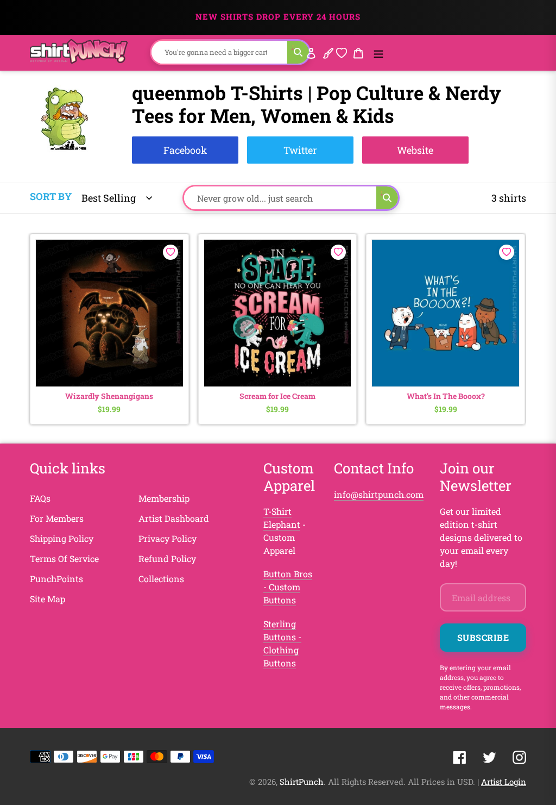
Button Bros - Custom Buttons (287, 587)
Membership (163, 498)
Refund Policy (167, 558)
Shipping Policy (61, 538)
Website (415, 150)
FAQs (40, 498)
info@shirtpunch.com (379, 494)
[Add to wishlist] (170, 252)
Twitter (300, 150)
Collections (161, 578)
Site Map (47, 598)
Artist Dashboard (173, 518)
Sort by (51, 196)
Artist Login (503, 781)
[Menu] (378, 52)
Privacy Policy (167, 538)
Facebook (185, 150)
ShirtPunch (302, 781)
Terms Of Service (64, 558)
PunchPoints (56, 578)
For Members (57, 518)
